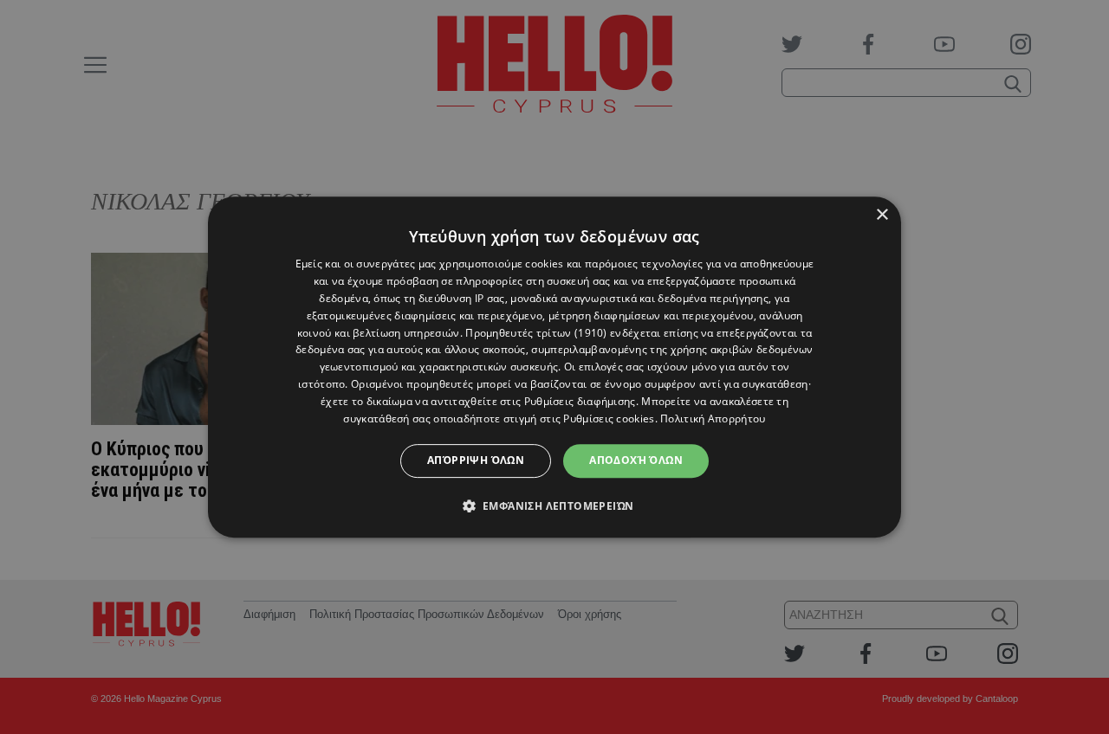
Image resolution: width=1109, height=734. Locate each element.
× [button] (881, 215)
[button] (555, 505)
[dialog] (554, 367)
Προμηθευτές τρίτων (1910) (536, 332)
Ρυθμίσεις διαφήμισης (580, 401)
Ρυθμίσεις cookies (608, 418)
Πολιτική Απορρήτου (712, 418)
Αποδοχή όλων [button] (636, 460)
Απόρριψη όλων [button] (475, 460)
